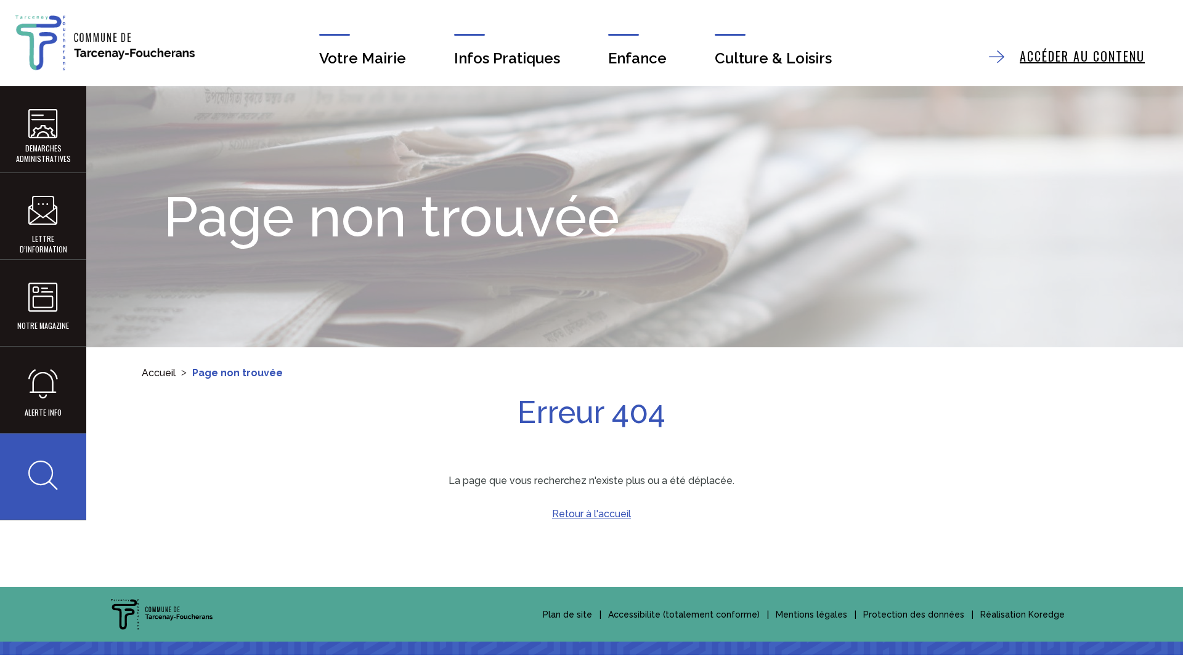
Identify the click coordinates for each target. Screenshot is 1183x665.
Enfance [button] (637, 58)
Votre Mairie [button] (362, 58)
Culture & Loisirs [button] (773, 58)
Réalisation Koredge (1022, 614)
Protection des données (913, 614)
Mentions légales (811, 614)
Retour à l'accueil (591, 514)
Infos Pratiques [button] (507, 58)
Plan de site (567, 614)
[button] (43, 476)
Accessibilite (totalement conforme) (684, 614)
